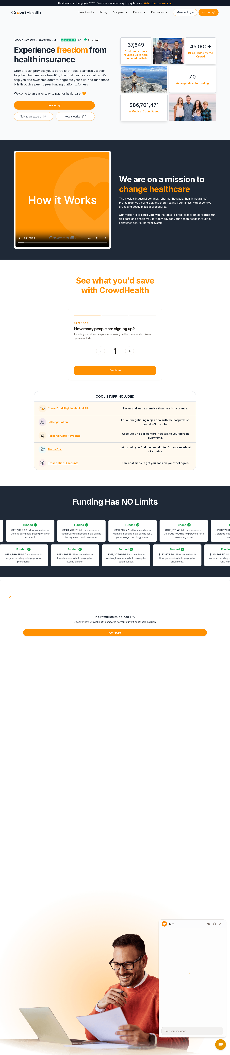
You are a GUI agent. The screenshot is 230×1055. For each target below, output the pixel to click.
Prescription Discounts (63, 463)
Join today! (208, 12)
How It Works (86, 12)
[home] (26, 12)
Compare (115, 632)
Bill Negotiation (58, 422)
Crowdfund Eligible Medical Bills (69, 408)
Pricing (103, 12)
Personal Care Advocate (64, 435)
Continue (115, 370)
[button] (120, 12)
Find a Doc (55, 449)
